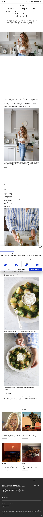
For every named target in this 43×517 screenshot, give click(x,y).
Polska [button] (27, 1)
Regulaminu (31, 509)
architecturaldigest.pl (15, 484)
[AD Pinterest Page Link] (4, 497)
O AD (34, 482)
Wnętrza (4, 463)
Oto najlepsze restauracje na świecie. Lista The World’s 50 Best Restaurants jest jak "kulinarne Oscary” (22, 392)
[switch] (16, 265)
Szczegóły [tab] (21, 250)
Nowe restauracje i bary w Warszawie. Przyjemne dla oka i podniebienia (20, 396)
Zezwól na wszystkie (35, 269)
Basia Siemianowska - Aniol (22, 28)
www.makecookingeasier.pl (23, 387)
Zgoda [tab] (7, 250)
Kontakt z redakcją (36, 485)
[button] (41, 515)
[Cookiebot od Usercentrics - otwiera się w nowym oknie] (37, 247)
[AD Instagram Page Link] (6, 497)
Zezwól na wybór (21, 269)
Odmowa (7, 269)
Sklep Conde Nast (5, 503)
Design (24, 463)
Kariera (11, 503)
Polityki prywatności (36, 509)
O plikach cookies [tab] (35, 250)
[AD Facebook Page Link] (2, 497)
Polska (4, 506)
